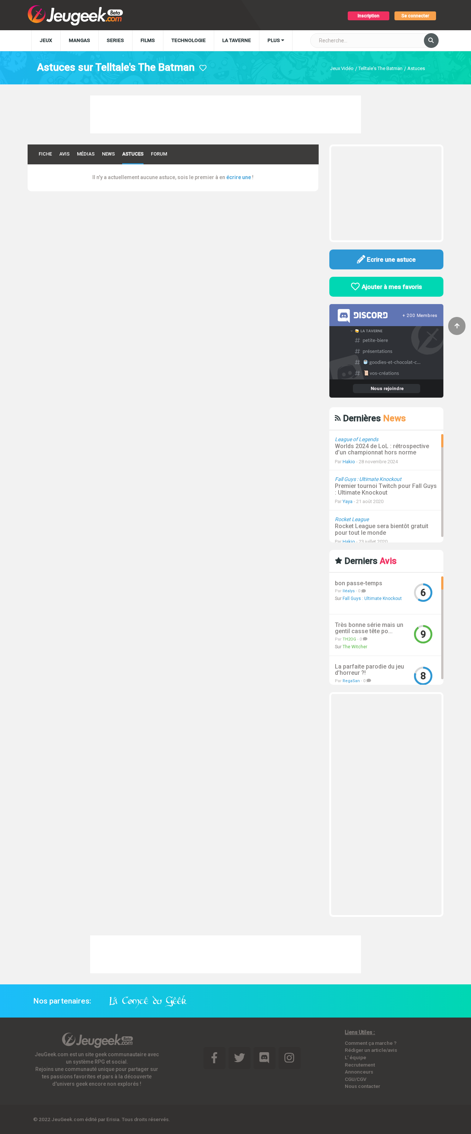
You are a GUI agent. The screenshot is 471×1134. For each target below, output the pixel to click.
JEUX (46, 40)
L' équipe (355, 1057)
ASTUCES (133, 154)
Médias (86, 154)
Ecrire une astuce (390, 259)
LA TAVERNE (236, 40)
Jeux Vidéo (342, 68)
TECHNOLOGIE (188, 40)
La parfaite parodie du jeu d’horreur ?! (369, 669)
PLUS (274, 40)
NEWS (108, 154)
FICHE (45, 154)
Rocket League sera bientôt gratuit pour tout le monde (381, 529)
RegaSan (351, 680)
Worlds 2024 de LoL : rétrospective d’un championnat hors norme (382, 449)
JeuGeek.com (68, 1119)
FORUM (159, 154)
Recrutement (360, 1065)
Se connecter (415, 15)
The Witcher (355, 646)
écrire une (238, 177)
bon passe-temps (358, 583)
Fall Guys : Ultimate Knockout (372, 598)
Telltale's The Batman (380, 68)
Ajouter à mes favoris (391, 286)
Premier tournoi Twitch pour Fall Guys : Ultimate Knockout (386, 489)
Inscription (368, 15)
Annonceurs (359, 1072)
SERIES (115, 40)
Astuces (416, 68)
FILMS (148, 40)
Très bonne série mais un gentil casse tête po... (369, 628)
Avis (64, 154)
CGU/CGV (355, 1079)
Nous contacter (362, 1086)
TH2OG (349, 639)
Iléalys (349, 591)
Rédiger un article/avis (371, 1050)
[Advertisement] (226, 113)
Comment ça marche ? (371, 1043)
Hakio (349, 461)
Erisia (112, 1119)
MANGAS (79, 40)
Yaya (348, 501)
